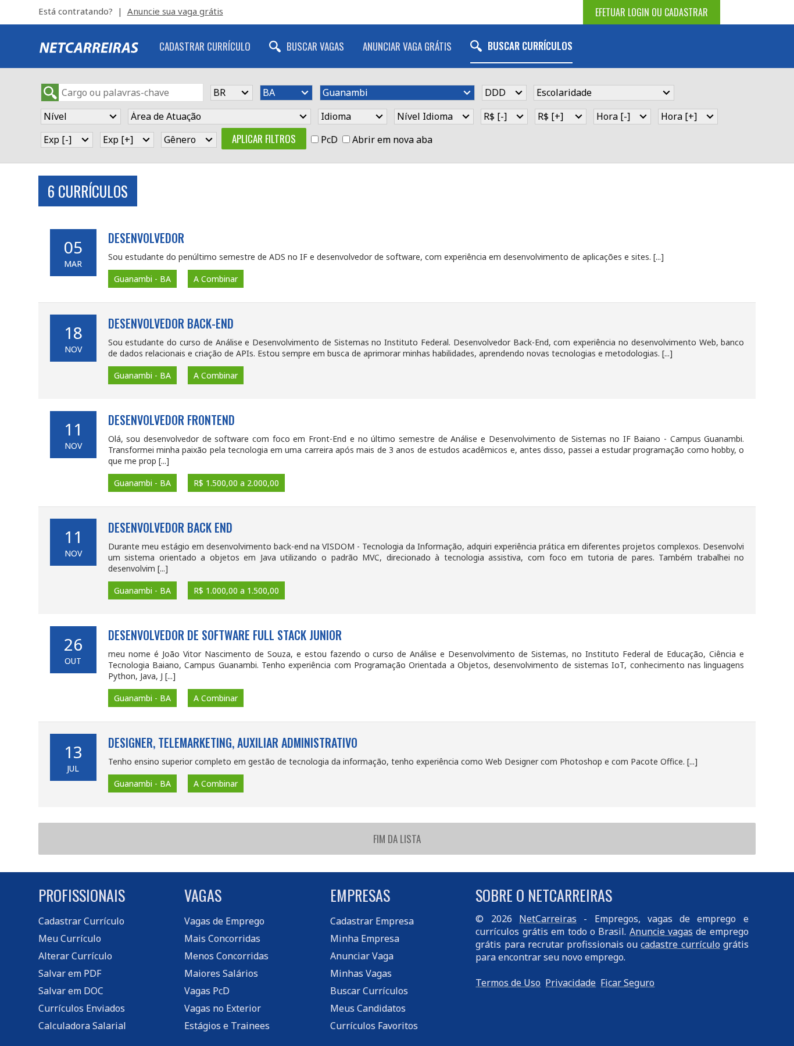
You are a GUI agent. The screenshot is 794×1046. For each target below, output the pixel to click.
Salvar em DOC (70, 990)
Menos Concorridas (226, 955)
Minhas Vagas (361, 973)
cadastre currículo (680, 944)
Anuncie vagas (661, 931)
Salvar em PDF (69, 973)
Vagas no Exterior (222, 1008)
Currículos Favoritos (374, 1025)
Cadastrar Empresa (372, 921)
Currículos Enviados (81, 1008)
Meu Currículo (69, 938)
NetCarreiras (548, 918)
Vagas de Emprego (224, 921)
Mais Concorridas (222, 938)
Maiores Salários (221, 973)
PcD (329, 139)
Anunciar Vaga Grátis (407, 46)
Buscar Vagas (315, 46)
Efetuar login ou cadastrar (651, 12)
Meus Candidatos (368, 1008)
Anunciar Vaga (362, 955)
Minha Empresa (364, 938)
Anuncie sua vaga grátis (175, 11)
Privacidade (570, 982)
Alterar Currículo (75, 955)
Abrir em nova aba (392, 139)
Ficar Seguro (627, 982)
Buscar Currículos (530, 45)
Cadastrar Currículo (205, 46)
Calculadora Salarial (82, 1025)
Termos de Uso (508, 982)
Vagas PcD (207, 990)
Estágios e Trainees (227, 1025)
